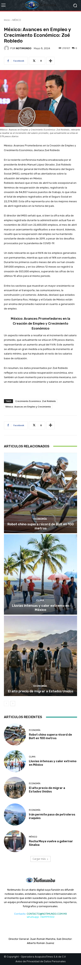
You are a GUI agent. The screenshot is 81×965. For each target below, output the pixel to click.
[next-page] (12, 703)
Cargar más (39, 859)
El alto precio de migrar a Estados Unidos (40, 691)
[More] (50, 61)
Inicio (7, 20)
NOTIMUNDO (23, 48)
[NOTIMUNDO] (7, 48)
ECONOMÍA (40, 519)
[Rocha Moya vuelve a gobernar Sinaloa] (15, 841)
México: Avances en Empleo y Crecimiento (28, 406)
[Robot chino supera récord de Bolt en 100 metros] (40, 493)
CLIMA (40, 600)
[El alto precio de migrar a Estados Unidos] (40, 656)
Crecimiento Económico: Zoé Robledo (35, 401)
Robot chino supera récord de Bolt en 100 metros (40, 526)
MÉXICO (16, 20)
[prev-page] (6, 703)
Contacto (20, 913)
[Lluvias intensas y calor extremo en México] (40, 574)
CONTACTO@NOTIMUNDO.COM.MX (47, 913)
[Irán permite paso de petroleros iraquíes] (15, 814)
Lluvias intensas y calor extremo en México (40, 607)
